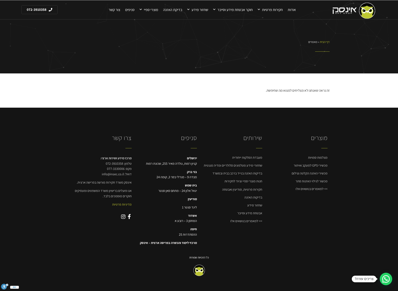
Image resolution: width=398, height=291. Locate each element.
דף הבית (325, 42)
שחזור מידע (200, 9)
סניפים (130, 9)
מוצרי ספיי (151, 9)
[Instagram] (123, 216)
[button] (386, 279)
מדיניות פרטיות (122, 204)
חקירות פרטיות (272, 9)
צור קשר (114, 9)
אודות (292, 9)
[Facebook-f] (129, 216)
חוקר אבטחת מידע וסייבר (235, 9)
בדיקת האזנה (172, 9)
